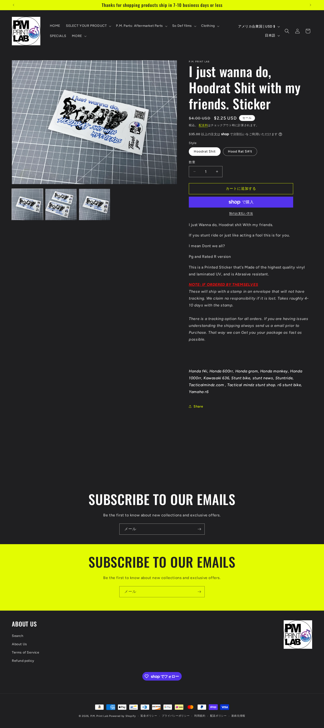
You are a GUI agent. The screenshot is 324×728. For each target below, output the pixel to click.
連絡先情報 (238, 715)
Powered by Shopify (122, 716)
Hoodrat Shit (205, 151)
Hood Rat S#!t (240, 151)
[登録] (199, 529)
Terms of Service (25, 652)
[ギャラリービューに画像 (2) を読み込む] (60, 204)
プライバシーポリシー (176, 715)
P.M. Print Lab (99, 716)
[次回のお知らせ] (310, 4)
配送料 (203, 125)
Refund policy (23, 661)
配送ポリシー (218, 715)
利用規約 (199, 715)
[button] (88, 26)
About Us (19, 644)
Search (17, 636)
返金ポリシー (148, 715)
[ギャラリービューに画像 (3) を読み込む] (94, 204)
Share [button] (198, 406)
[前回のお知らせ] (13, 4)
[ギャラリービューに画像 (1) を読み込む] (27, 204)
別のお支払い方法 (241, 213)
